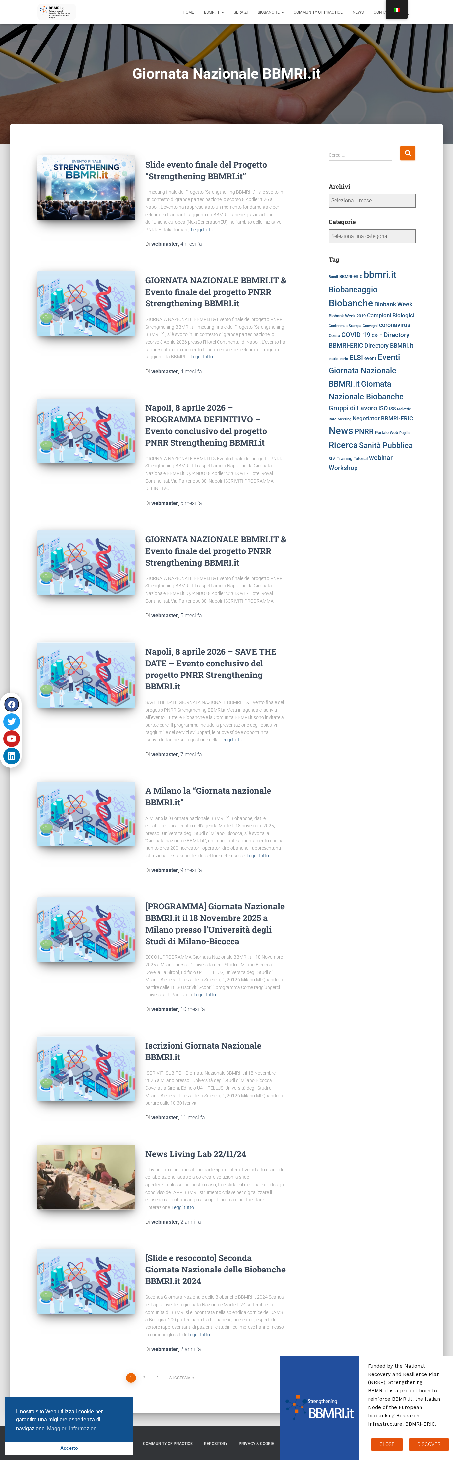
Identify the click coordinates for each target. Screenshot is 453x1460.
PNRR (364, 431)
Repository (215, 1443)
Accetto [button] (69, 1448)
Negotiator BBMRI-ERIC (383, 418)
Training (344, 458)
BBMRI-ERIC (350, 276)
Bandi (333, 277)
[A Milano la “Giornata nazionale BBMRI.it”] (86, 814)
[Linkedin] (11, 756)
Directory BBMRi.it (388, 345)
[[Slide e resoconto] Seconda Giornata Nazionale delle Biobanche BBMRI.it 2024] (86, 1281)
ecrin (344, 359)
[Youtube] (11, 738)
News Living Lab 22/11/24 (195, 1153)
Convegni (370, 326)
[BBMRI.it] (56, 12)
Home (188, 12)
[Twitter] (11, 721)
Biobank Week (393, 304)
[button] (222, 12)
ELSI (356, 358)
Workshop (343, 468)
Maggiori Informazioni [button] (72, 1428)
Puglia (404, 433)
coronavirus (394, 324)
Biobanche (269, 12)
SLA (332, 459)
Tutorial (361, 458)
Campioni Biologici (390, 315)
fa (191, 244)
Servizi (241, 12)
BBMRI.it (212, 12)
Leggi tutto (202, 229)
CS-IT (377, 335)
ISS (392, 409)
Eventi (389, 357)
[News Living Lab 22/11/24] (86, 1177)
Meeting (344, 419)
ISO (383, 408)
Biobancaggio (353, 289)
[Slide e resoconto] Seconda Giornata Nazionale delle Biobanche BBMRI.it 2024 (215, 1269)
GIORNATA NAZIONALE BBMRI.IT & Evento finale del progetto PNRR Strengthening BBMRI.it (215, 292)
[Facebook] (11, 704)
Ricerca (343, 445)
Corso (334, 335)
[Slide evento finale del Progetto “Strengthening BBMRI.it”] (86, 187)
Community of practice (318, 12)
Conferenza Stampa (345, 326)
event (370, 358)
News (358, 12)
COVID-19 (355, 335)
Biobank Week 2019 (347, 315)
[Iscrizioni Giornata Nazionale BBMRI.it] (86, 1069)
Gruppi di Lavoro (353, 408)
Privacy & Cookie (256, 1443)
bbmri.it (380, 274)
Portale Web (386, 432)
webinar (381, 457)
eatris (333, 359)
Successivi (180, 1378)
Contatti (383, 12)
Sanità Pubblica (386, 445)
